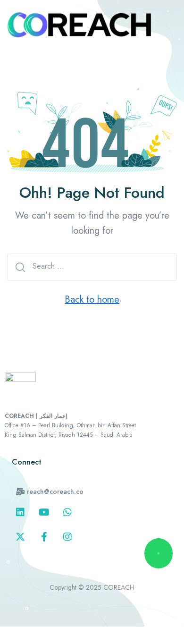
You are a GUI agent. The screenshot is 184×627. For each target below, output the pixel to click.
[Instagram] (67, 536)
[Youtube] (43, 512)
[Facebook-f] (43, 536)
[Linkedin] (20, 512)
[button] (50, 491)
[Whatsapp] (67, 512)
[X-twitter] (20, 536)
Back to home (92, 299)
